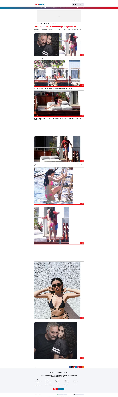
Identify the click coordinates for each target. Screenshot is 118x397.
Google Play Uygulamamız (62, 394)
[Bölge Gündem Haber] (39, 4)
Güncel (51, 4)
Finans (47, 4)
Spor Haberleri (37, 380)
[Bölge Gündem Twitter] (72, 0)
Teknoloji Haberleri (57, 380)
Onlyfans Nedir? (38, 383)
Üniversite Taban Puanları (67, 383)
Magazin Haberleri (76, 379)
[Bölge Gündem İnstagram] (76, 0)
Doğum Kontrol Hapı (47, 383)
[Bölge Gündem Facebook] (74, 0)
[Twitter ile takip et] (72, 367)
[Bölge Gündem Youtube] (78, 0)
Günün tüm (80, 7)
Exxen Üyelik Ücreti (57, 381)
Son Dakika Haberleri (48, 379)
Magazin (65, 4)
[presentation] (35, 7)
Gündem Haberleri (66, 379)
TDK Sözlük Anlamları (57, 383)
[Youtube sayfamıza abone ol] (74, 367)
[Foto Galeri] (83, 0)
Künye (55, 367)
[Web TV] (80, 0)
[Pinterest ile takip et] (80, 367)
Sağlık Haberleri (66, 380)
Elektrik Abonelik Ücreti (39, 381)
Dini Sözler (75, 382)
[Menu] (73, 4)
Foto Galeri (41, 23)
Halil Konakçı (47, 381)
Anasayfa (36, 23)
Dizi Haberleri (75, 380)
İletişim (61, 367)
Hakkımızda (58, 367)
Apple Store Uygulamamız (79, 394)
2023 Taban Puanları (76, 383)
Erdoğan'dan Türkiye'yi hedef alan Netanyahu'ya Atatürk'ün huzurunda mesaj (56, 7)
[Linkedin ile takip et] (76, 367)
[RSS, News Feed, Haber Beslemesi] (83, 367)
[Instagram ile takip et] (78, 367)
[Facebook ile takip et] (70, 367)
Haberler (37, 379)
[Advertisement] (59, 128)
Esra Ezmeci (37, 382)
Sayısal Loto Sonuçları (57, 382)
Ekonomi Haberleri (57, 379)
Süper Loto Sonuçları (66, 382)
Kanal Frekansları (76, 381)
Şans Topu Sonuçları (48, 382)
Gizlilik (64, 367)
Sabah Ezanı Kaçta (66, 381)
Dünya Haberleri (47, 380)
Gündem (61, 4)
